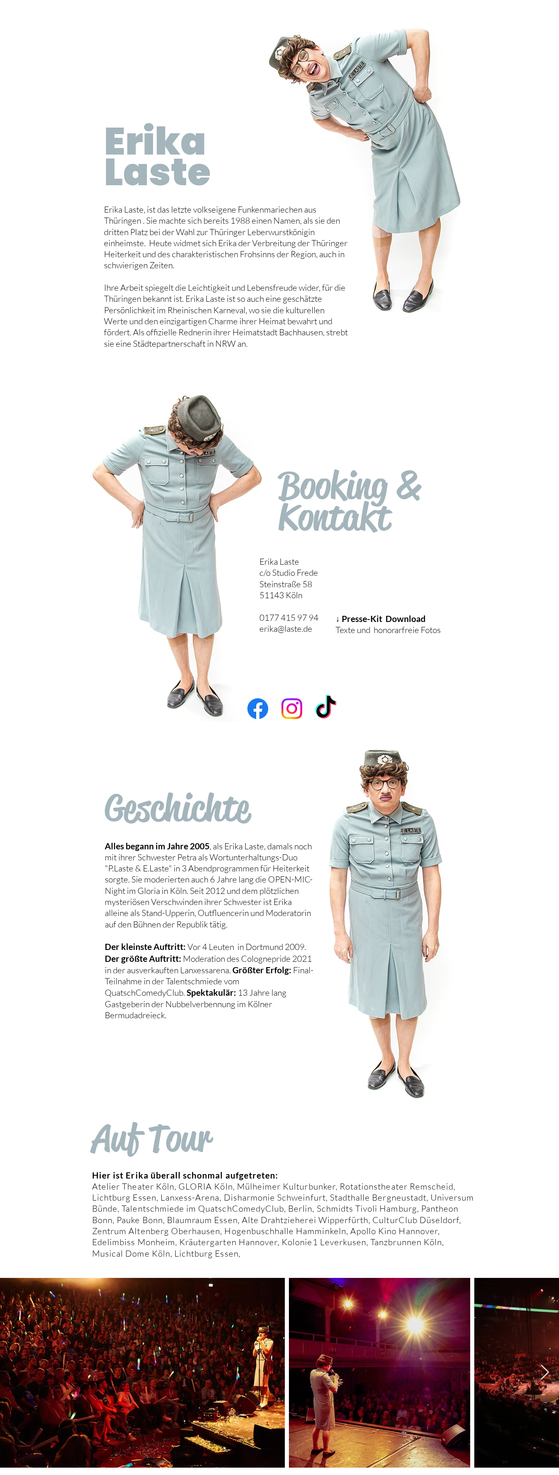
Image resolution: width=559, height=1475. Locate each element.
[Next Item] (545, 1373)
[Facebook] (258, 709)
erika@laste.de (285, 628)
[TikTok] (326, 709)
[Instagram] (292, 709)
